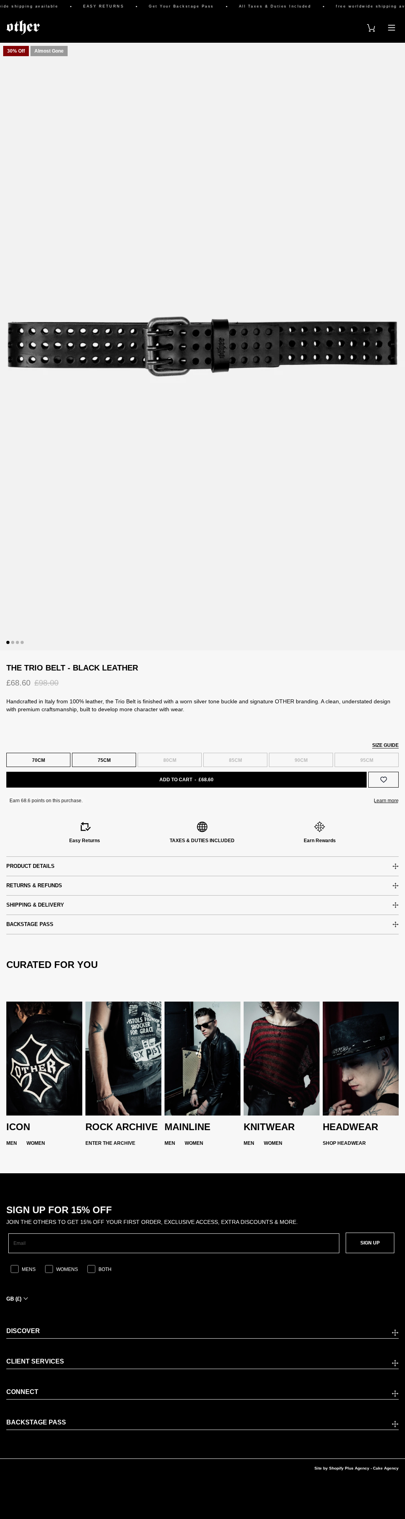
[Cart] (371, 28)
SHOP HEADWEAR (344, 1143)
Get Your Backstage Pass (169, 6)
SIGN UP (370, 1243)
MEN (11, 1143)
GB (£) (13, 1299)
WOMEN (35, 1143)
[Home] (23, 28)
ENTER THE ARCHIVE (110, 1143)
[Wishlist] (383, 780)
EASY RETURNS (91, 6)
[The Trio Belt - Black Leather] (202, 346)
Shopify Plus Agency (349, 1468)
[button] (7, 642)
